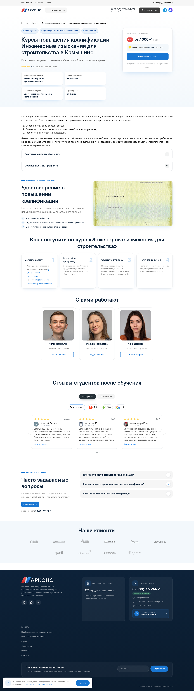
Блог (49, 3)
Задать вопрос (58, 354)
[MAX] (31, 602)
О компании (26, 3)
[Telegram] (24, 602)
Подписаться (159, 669)
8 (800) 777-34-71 (123, 9)
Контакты (39, 3)
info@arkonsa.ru (42, 280)
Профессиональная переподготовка (36, 632)
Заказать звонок (149, 10)
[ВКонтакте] (38, 602)
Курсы (24, 641)
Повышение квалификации (32, 637)
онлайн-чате (33, 276)
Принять (82, 683)
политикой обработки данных (39, 684)
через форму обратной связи (39, 283)
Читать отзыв (40, 444)
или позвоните (36, 511)
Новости (25, 651)
